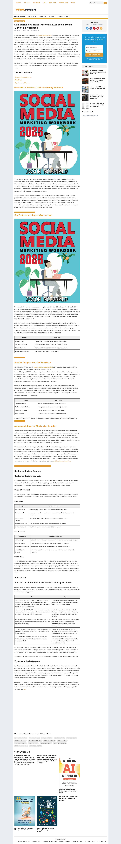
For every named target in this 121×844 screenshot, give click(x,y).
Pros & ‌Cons (18, 80)
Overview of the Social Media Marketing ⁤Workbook (38, 87)
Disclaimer (52, 3)
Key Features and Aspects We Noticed (33, 215)
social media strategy (35, 745)
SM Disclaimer (63, 3)
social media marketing (45, 35)
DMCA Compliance (78, 841)
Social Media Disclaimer (50, 841)
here (25, 689)
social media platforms (21, 745)
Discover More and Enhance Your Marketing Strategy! (33, 466)
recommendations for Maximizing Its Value (35, 426)
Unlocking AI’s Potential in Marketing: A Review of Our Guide (68, 791)
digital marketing (71, 738)
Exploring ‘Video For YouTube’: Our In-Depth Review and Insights (68, 798)
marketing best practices (34, 740)
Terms (73, 3)
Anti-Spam (27, 3)
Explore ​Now (20, 421)
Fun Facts (43, 16)
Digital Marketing (19, 21)
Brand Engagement (47, 738)
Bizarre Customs (62, 16)
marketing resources (49, 740)
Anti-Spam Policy (102, 841)
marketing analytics (20, 740)
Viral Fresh (17, 30)
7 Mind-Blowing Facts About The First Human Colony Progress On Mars (97, 80)
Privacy (18, 3)
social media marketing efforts (62, 461)
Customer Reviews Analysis (23, 77)
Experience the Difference (22, 83)
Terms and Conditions (24, 841)
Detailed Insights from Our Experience (32, 362)
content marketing (59, 738)
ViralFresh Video (19, 16)
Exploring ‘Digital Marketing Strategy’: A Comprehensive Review (45, 829)
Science (51, 16)
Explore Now (20, 357)
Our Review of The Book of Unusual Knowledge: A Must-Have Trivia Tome (97, 105)
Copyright (36, 3)
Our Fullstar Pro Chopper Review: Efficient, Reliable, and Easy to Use (97, 72)
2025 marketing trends (20, 738)
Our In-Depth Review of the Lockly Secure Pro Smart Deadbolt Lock (96, 96)
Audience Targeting (34, 738)
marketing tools (62, 740)
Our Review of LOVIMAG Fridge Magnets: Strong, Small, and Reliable (97, 88)
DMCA (44, 3)
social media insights (45, 743)
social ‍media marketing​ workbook (43, 367)
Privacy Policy (36, 841)
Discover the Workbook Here (25, 212)
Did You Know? (32, 16)
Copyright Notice (90, 841)
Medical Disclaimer (64, 841)
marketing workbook (20, 743)
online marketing (33, 743)
